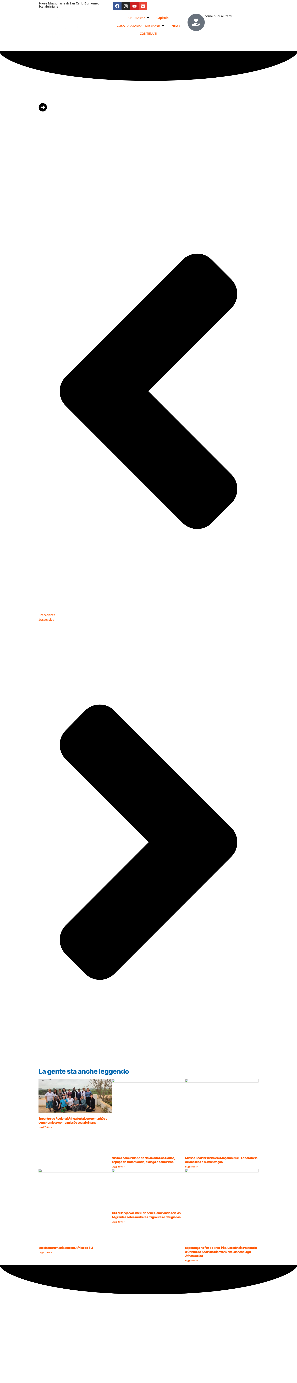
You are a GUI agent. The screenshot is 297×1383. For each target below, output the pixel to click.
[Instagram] (126, 6)
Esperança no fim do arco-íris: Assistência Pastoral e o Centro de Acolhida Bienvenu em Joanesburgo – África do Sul (221, 1252)
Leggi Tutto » (45, 1127)
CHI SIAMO (136, 18)
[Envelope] (143, 6)
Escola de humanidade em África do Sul (65, 1248)
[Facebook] (117, 6)
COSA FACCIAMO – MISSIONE (138, 26)
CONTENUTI (148, 33)
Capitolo (162, 18)
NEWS (176, 26)
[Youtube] (134, 6)
